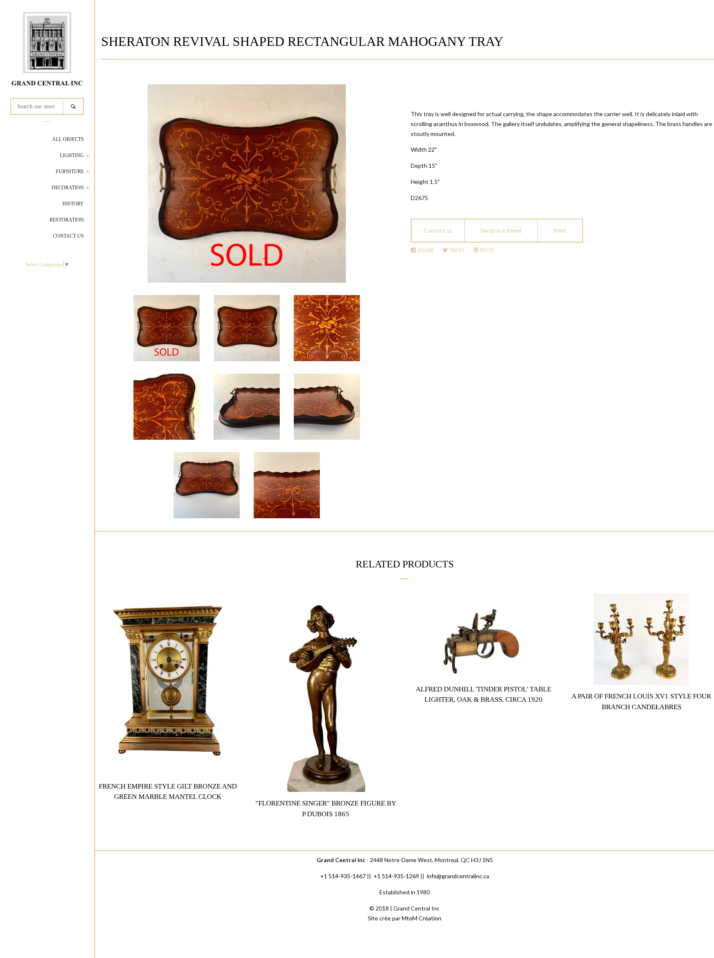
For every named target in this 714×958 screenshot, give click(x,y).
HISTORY (73, 204)
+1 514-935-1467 (343, 875)
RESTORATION (67, 220)
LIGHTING (72, 155)
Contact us (438, 230)
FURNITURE (70, 171)
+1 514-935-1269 (396, 875)
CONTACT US (68, 236)
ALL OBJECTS (68, 139)
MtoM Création (421, 918)
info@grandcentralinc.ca (458, 875)
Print (559, 230)
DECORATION (68, 188)
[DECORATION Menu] (88, 188)
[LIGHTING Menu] (88, 156)
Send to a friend (501, 230)
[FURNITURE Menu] (88, 172)
